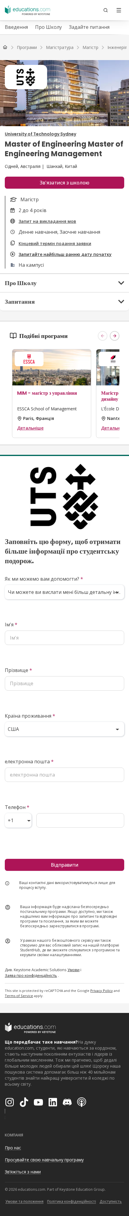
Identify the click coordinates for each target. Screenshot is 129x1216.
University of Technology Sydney (40, 134)
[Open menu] (118, 10)
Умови (74, 969)
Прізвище (18, 670)
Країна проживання (30, 716)
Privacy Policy (101, 990)
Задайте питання (89, 27)
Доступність (111, 1201)
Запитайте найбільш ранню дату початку (65, 254)
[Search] (105, 10)
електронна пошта (29, 761)
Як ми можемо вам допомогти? (44, 579)
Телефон (17, 807)
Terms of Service (19, 995)
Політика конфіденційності (71, 1201)
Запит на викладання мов (47, 221)
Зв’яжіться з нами (23, 1172)
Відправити (64, 865)
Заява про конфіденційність (31, 975)
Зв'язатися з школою (64, 182)
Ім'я (11, 624)
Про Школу (48, 27)
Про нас (13, 1148)
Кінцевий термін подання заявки (55, 243)
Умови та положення (24, 1201)
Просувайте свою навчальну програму (44, 1160)
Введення (16, 27)
